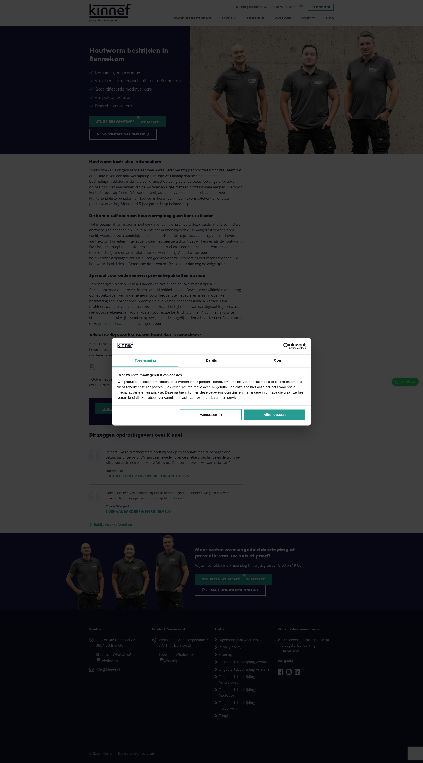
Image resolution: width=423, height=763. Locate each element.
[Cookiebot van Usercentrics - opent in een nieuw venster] (286, 346)
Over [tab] (277, 360)
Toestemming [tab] (145, 360)
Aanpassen (208, 414)
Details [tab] (211, 360)
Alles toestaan (275, 414)
